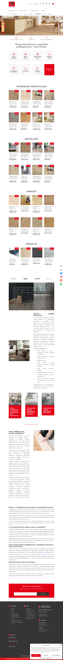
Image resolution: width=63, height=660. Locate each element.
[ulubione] (46, 4)
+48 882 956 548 (14, 639)
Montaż (44, 14)
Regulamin (28, 608)
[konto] (49, 4)
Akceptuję (36, 655)
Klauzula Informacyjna (30, 615)
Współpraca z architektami (16, 622)
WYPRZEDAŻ (38, 14)
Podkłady (43, 10)
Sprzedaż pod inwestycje (16, 620)
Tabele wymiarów (15, 615)
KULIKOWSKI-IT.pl (28, 657)
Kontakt (49, 14)
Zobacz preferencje (56, 655)
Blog (12, 624)
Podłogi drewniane (34, 10)
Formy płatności (29, 614)
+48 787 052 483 (14, 642)
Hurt (21, 14)
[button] (60, 645)
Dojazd (12, 612)
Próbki (25, 14)
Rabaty (12, 610)
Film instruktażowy (15, 614)
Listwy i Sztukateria (12, 14)
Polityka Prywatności (49, 658)
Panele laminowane (12, 10)
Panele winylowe (23, 10)
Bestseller (31, 14)
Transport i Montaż (15, 617)
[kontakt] (40, 4)
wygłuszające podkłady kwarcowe (44, 554)
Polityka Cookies (42, 658)
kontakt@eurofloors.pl (13, 644)
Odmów (46, 655)
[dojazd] (43, 4)
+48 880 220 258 (14, 648)
